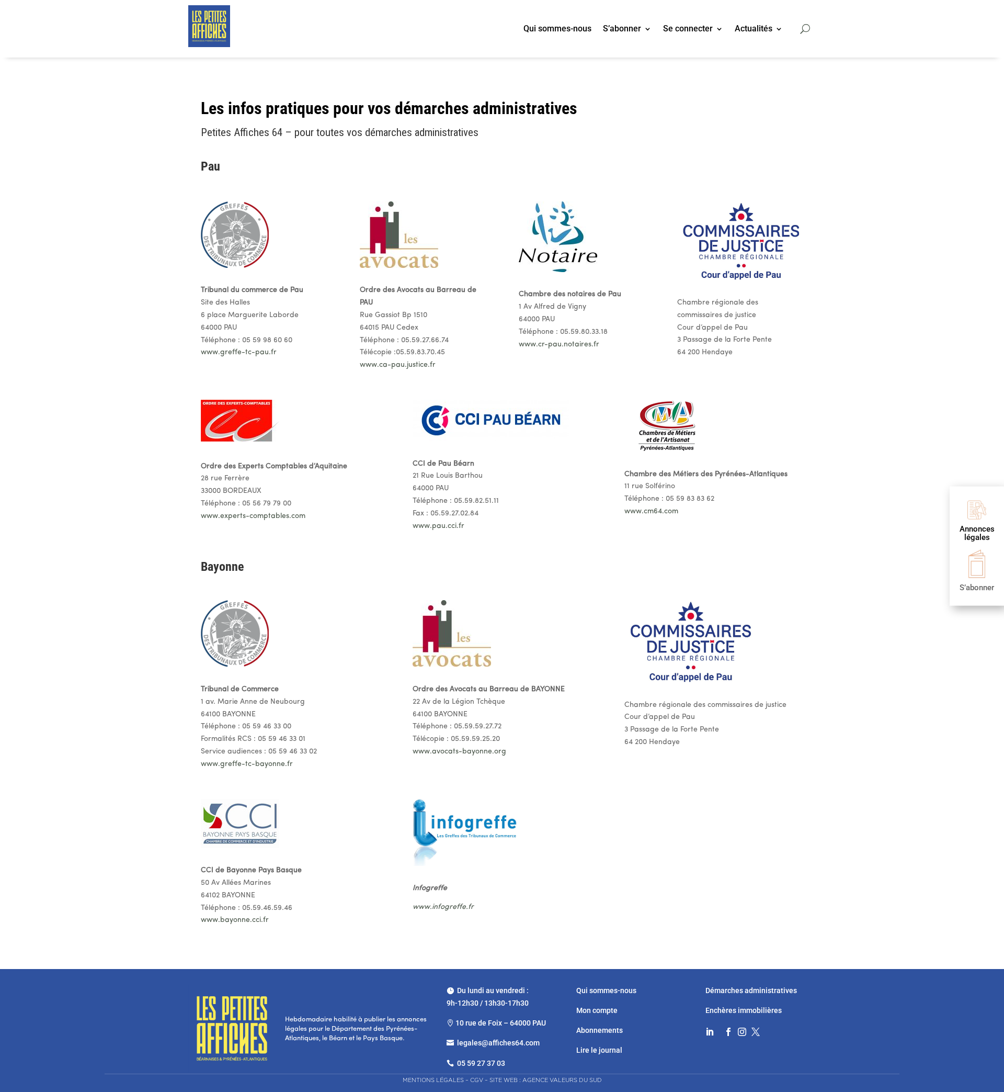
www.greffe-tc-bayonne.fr (247, 764)
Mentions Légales (433, 1080)
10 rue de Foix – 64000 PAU (500, 1023)
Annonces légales (977, 533)
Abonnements (599, 1030)
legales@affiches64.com (498, 1043)
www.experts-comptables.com (253, 516)
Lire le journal (599, 1050)
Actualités (753, 29)
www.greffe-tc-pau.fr (239, 352)
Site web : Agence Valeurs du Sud (545, 1080)
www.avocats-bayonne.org (459, 752)
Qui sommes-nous (557, 29)
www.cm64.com (651, 511)
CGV (476, 1080)
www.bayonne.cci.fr (235, 920)
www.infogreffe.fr (443, 907)
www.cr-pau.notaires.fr (559, 344)
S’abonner (622, 29)
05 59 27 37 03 (481, 1063)
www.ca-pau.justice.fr (398, 365)
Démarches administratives (751, 990)
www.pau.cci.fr (438, 526)
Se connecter (688, 29)
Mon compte (597, 1010)
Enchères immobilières (743, 1010)
